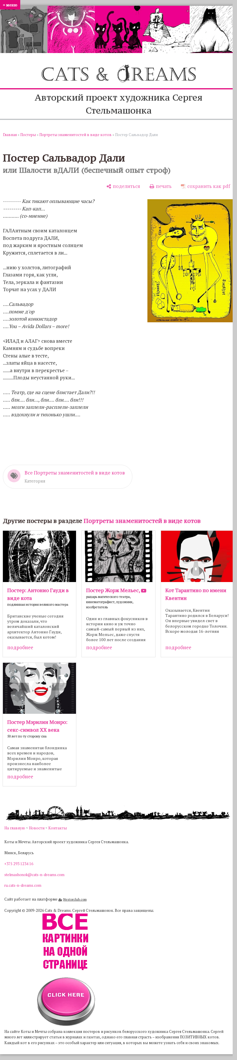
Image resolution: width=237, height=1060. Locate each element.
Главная (10, 134)
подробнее (20, 647)
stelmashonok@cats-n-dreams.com (34, 874)
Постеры (28, 134)
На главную (14, 828)
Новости (37, 828)
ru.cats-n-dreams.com (22, 885)
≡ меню (10, 4)
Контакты (57, 828)
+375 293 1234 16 (18, 863)
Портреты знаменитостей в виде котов (75, 134)
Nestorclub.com (75, 899)
